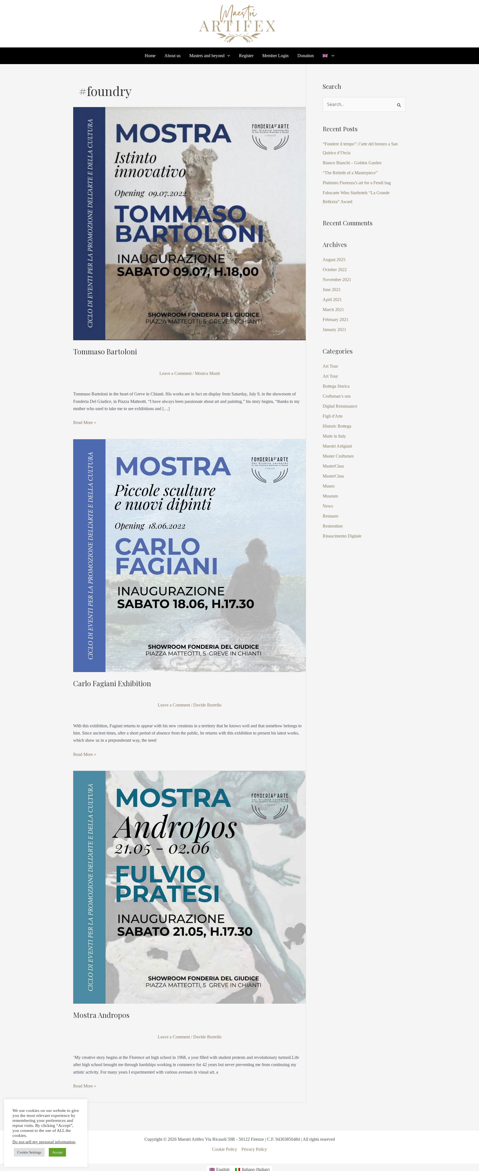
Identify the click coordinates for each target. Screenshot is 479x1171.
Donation (305, 55)
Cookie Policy (224, 1149)
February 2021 (335, 319)
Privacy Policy (254, 1149)
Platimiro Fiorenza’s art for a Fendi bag (357, 182)
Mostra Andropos (101, 1015)
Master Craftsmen (338, 456)
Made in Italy (334, 436)
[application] (227, 55)
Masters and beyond (207, 55)
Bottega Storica (336, 386)
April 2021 (332, 299)
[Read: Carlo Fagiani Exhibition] (189, 555)
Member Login (275, 55)
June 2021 (332, 289)
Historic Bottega (337, 426)
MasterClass (333, 466)
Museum (330, 496)
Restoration (333, 526)
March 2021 (333, 309)
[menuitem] (328, 55)
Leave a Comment (175, 373)
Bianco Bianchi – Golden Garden (352, 162)
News (328, 506)
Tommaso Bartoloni (105, 351)
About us (172, 55)
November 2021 (337, 279)
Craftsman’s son (337, 396)
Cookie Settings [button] (29, 1152)
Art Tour (330, 366)
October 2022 (335, 269)
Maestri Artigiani (337, 446)
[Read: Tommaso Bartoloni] (189, 223)
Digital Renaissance (340, 406)
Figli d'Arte (333, 416)
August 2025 (334, 259)
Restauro (330, 516)
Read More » (84, 422)
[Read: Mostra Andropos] (189, 886)
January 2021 (334, 329)
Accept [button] (57, 1152)
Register (246, 55)
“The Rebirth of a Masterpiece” (350, 172)
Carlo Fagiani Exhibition (112, 683)
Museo (329, 486)
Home (150, 55)
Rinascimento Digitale (342, 536)
